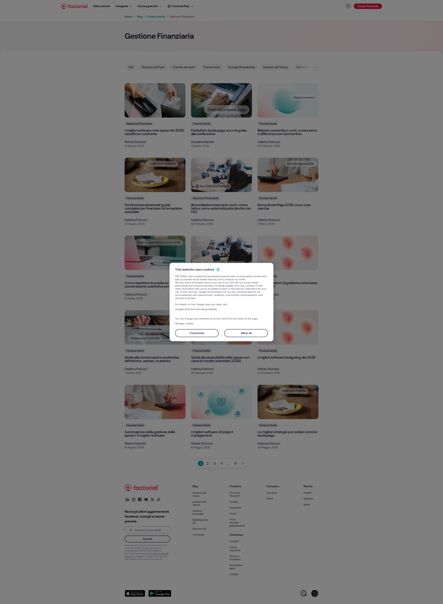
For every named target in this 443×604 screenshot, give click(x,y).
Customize (197, 333)
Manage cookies (184, 323)
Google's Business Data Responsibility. (196, 309)
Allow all (246, 333)
